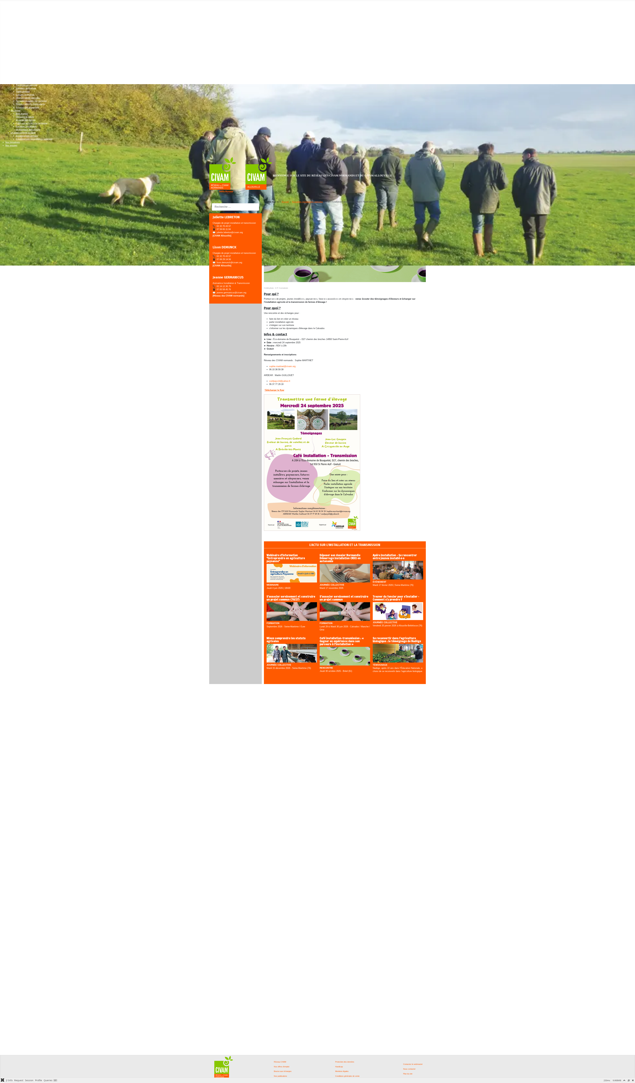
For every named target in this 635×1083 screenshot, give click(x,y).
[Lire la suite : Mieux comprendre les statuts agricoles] (292, 653)
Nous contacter (409, 1069)
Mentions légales (342, 1071)
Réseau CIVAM (280, 1062)
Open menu (5, 2)
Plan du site (407, 1074)
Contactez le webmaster (413, 1064)
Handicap (339, 1067)
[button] (11, 6)
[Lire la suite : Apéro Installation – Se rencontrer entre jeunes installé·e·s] (398, 570)
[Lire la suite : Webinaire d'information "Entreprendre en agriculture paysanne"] (292, 573)
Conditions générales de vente (347, 1076)
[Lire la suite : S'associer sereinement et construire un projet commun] (345, 612)
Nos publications (280, 1076)
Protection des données (344, 1062)
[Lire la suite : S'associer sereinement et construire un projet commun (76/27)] (292, 612)
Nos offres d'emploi (281, 1067)
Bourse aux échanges (283, 1071)
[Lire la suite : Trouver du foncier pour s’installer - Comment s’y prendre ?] (398, 611)
